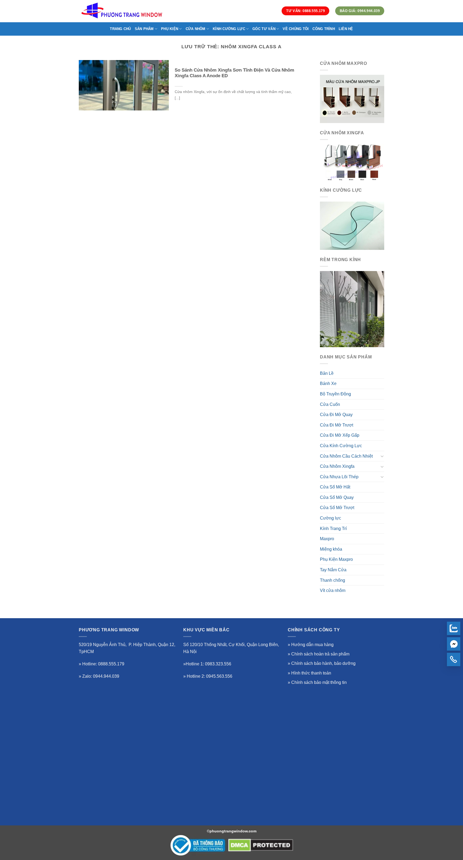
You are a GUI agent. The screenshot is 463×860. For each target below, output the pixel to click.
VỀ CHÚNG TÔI (296, 29)
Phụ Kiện (169, 29)
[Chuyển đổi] (382, 456)
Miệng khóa (331, 549)
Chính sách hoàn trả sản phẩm (320, 654)
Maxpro (327, 538)
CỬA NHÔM (196, 29)
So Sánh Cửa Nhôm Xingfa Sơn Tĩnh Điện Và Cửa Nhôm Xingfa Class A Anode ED (234, 73)
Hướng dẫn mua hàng (312, 644)
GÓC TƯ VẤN (263, 29)
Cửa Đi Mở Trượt (336, 425)
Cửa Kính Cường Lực (341, 445)
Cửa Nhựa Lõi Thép (339, 477)
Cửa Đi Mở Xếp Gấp (339, 435)
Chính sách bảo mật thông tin (319, 682)
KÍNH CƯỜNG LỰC (229, 29)
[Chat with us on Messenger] (453, 644)
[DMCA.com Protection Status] (260, 845)
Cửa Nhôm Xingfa (337, 466)
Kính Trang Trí (333, 528)
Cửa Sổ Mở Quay (337, 497)
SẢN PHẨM (144, 29)
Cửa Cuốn (330, 404)
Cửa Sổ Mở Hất (335, 487)
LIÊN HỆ (346, 29)
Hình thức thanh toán (311, 673)
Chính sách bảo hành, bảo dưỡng (323, 663)
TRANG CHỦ (120, 29)
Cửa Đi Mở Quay (336, 414)
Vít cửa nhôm (332, 590)
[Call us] (453, 659)
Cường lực (330, 518)
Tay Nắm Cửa (333, 570)
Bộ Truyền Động (335, 394)
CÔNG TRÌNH (323, 29)
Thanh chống (332, 580)
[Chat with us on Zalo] (453, 628)
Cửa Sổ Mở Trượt (337, 507)
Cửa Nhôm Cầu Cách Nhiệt (346, 456)
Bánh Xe (328, 383)
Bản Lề (327, 373)
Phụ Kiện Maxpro (336, 559)
